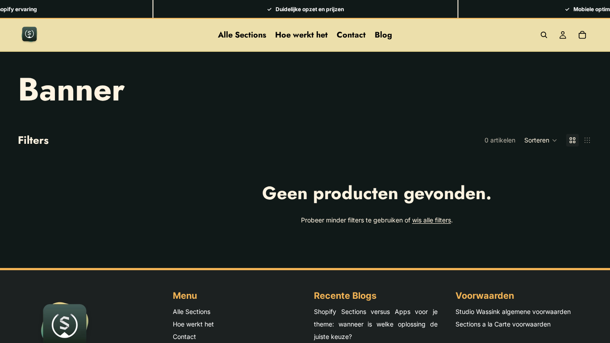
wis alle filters (431, 220)
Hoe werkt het (193, 324)
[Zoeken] (544, 35)
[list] (305, 9)
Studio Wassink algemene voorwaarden (513, 311)
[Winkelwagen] (582, 35)
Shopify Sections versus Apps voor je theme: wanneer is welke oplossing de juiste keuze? (376, 324)
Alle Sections (191, 311)
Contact (184, 336)
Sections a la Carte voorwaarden (503, 324)
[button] (540, 140)
